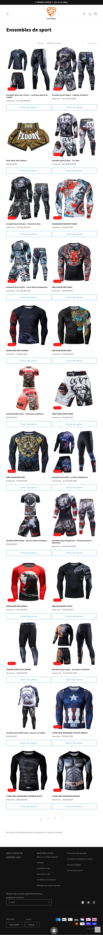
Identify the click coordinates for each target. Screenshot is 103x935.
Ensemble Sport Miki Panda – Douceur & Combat (25, 733)
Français (31, 925)
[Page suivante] (61, 818)
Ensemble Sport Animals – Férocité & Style (23, 224)
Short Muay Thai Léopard (16, 161)
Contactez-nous (13, 857)
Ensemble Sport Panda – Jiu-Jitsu (65, 161)
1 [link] (41, 818)
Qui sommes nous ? (75, 870)
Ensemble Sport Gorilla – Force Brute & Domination (26, 287)
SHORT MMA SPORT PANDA (62, 414)
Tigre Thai (94, 928)
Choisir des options (28, 107)
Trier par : (40, 43)
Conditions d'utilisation (46, 880)
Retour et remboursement (47, 857)
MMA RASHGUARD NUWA (61, 351)
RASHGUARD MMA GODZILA (17, 606)
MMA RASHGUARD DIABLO (62, 287)
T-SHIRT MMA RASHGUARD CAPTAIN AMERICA (70, 733)
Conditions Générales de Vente (79, 859)
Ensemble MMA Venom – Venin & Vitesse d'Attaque (26, 541)
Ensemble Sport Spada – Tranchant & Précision (71, 670)
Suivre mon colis (43, 874)
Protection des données (77, 853)
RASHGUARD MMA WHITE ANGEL (64, 224)
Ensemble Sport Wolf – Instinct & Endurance (70, 477)
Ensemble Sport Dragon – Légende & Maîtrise (70, 95)
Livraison (40, 862)
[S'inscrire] (48, 902)
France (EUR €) (14, 925)
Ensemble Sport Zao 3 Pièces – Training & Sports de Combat (27, 96)
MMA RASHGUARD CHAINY (62, 606)
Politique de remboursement (49, 885)
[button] (7, 14)
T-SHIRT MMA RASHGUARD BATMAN (66, 796)
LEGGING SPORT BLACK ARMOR (18, 670)
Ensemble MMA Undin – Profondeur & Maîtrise (25, 414)
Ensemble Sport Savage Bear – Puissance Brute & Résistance (72, 542)
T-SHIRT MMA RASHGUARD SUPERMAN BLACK (24, 796)
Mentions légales (74, 865)
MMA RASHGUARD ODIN (15, 477)
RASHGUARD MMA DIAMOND (17, 351)
